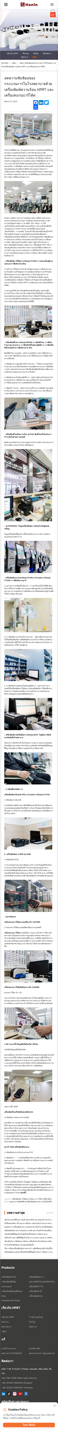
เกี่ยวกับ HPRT (12, 53)
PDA (3, 1296)
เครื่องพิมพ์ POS (8, 1277)
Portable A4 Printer (10, 1300)
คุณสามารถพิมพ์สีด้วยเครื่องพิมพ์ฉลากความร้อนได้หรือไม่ (32, 1202)
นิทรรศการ (47, 53)
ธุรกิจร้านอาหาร (8, 1348)
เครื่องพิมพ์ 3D (35, 1291)
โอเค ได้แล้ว (29, 1424)
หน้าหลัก (4, 63)
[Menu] (52, 4)
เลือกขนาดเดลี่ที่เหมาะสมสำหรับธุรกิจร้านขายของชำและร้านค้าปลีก (30, 1220)
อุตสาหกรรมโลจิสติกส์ (11, 1353)
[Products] (5, 4)
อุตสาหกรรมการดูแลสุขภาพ (42, 1353)
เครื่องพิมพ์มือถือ (8, 1281)
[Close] (54, 1406)
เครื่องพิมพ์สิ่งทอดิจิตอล (11, 1291)
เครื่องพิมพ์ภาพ (35, 1296)
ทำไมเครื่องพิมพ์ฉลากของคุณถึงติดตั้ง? (19, 1245)
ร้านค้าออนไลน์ (36, 1317)
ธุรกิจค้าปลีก (34, 1348)
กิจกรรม (26, 53)
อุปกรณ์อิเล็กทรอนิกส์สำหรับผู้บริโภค (43, 1281)
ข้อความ (24, 57)
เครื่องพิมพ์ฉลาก (36, 1277)
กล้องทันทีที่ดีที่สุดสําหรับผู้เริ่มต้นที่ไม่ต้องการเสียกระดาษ (25, 1234)
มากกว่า (50, 1212)
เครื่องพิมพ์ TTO (36, 1286)
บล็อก (34, 57)
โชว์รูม (35, 53)
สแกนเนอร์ (6, 1286)
